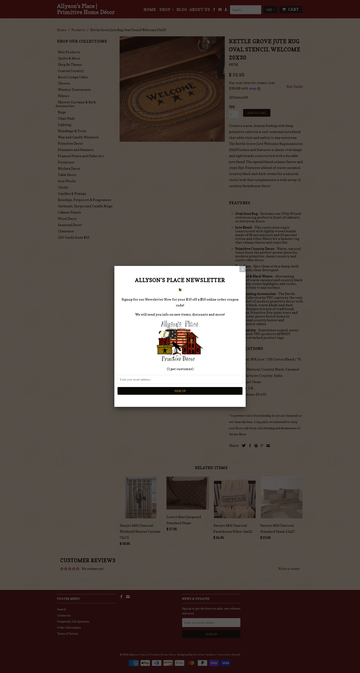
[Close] (242, 269)
